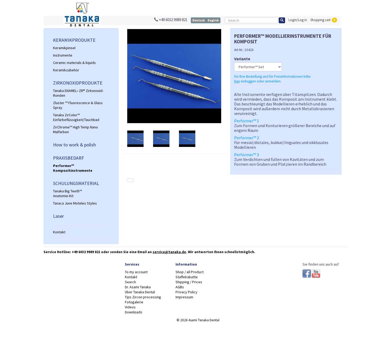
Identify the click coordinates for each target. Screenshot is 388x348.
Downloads (133, 312)
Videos (130, 307)
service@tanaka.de (169, 252)
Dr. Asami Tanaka (138, 287)
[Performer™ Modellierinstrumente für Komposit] (174, 76)
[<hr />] (81, 224)
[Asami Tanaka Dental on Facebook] (307, 272)
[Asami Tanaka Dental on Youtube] (316, 272)
